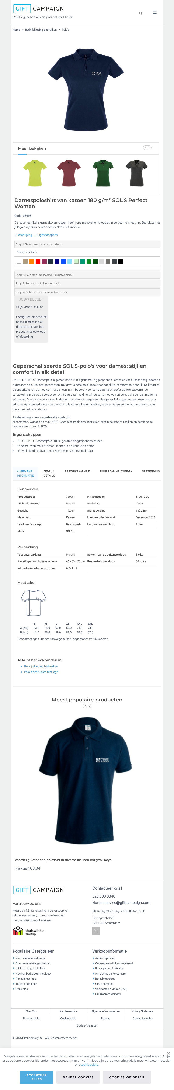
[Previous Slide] (145, 147)
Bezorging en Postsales (109, 968)
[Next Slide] (149, 147)
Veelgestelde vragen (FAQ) (111, 988)
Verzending (151, 471)
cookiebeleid (89, 1064)
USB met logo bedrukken (31, 968)
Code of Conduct (87, 1025)
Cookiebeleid (68, 1018)
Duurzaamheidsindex (116, 471)
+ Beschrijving (23, 235)
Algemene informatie (25, 473)
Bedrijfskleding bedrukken (41, 29)
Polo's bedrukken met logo (41, 672)
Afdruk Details (49, 473)
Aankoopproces (104, 958)
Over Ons (31, 1011)
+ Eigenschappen (46, 235)
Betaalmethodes (105, 978)
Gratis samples (104, 983)
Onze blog (22, 988)
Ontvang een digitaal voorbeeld (114, 963)
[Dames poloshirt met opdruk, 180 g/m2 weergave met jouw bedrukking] (86, 91)
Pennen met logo (26, 978)
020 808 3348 (103, 896)
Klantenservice (68, 1011)
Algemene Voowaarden (105, 1011)
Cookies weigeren (127, 1077)
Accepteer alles (36, 1077)
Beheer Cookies (78, 1077)
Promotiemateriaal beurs (30, 958)
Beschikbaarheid (77, 471)
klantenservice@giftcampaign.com (121, 902)
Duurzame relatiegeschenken (33, 963)
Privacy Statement (143, 1011)
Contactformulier (143, 1018)
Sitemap (105, 1018)
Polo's (65, 29)
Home (17, 29)
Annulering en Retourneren (111, 973)
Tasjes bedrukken (26, 983)
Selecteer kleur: (27, 252)
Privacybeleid (31, 1018)
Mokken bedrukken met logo (33, 973)
